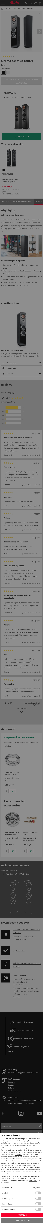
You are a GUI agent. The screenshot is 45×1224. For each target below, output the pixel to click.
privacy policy (33, 1180)
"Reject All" (18, 1154)
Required (5, 1187)
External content (8, 1209)
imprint (6, 1182)
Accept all (22, 1215)
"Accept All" (36, 1163)
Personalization (8, 1204)
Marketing (6, 1198)
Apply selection (23, 1220)
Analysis (5, 1193)
